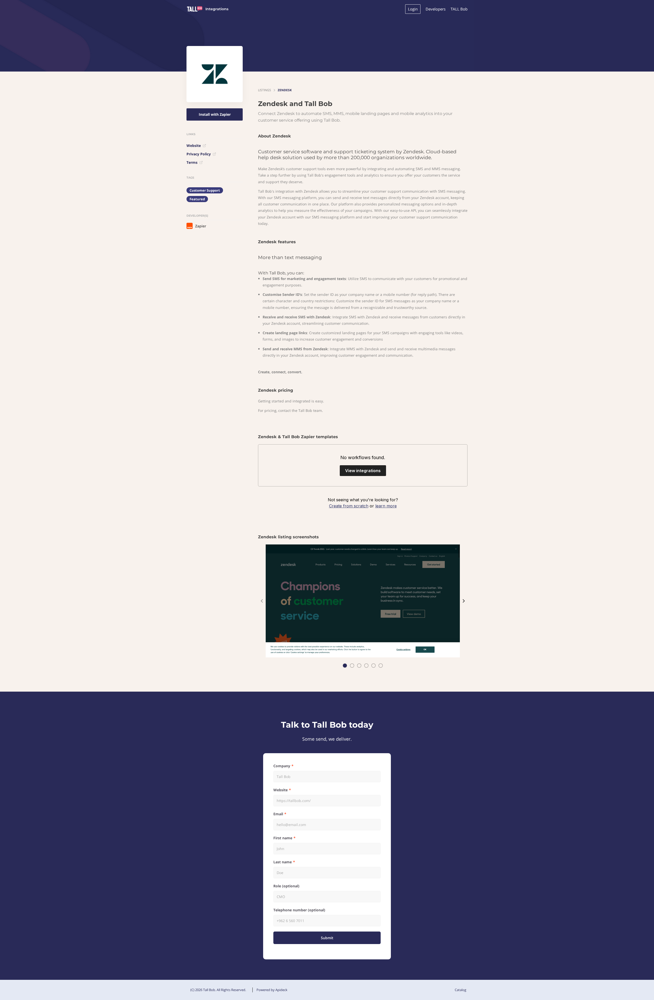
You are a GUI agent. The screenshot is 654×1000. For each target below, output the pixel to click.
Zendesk (285, 90)
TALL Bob (459, 8)
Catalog (460, 989)
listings (264, 90)
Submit (327, 937)
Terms (191, 162)
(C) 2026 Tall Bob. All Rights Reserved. (218, 989)
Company (281, 765)
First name (282, 837)
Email (278, 813)
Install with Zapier (215, 114)
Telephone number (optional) (299, 910)
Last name (282, 861)
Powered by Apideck (271, 989)
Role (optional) (286, 885)
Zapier (200, 226)
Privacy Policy (198, 154)
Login (413, 8)
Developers (436, 8)
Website (193, 145)
